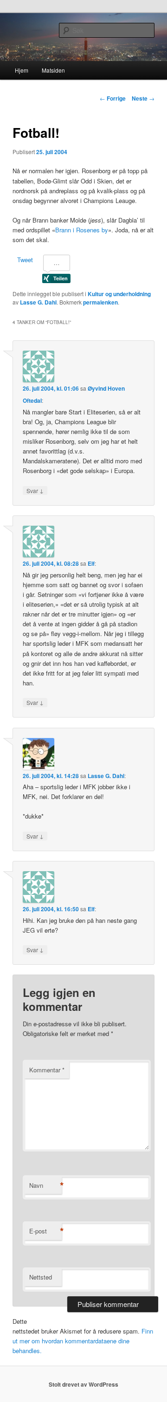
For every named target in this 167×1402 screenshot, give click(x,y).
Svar (35, 490)
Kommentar (46, 1069)
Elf (91, 563)
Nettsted (40, 1277)
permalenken (100, 302)
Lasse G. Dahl (38, 302)
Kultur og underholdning (119, 294)
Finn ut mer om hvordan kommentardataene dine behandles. (83, 1341)
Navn (45, 1185)
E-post (45, 1231)
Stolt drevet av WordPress (83, 1384)
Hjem (21, 70)
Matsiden (53, 70)
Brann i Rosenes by (81, 229)
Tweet (25, 259)
